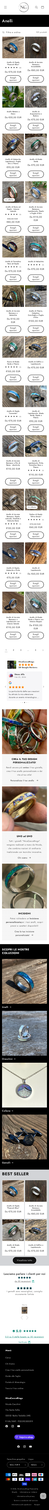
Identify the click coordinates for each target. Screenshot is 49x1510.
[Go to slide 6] (28, 702)
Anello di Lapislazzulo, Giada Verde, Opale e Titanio (36, 414)
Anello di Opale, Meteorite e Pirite (13, 569)
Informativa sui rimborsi (28, 1492)
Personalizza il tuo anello (22, 780)
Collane (6, 1110)
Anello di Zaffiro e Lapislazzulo (35, 363)
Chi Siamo (10, 1363)
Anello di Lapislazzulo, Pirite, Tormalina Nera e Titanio (36, 464)
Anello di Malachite (36, 262)
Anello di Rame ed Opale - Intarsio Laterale (13, 209)
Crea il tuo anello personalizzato (19, 1370)
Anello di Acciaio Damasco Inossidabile (36, 64)
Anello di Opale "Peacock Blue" (13, 63)
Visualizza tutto (24, 1260)
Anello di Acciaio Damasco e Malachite (13, 313)
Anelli (5, 1007)
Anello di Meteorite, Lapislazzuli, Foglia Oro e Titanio (13, 161)
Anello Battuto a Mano (13, 113)
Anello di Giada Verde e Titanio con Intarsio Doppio (36, 619)
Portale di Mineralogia (15, 1382)
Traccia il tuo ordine (14, 1388)
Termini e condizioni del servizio (26, 1500)
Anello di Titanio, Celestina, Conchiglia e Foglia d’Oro (36, 314)
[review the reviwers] (10, 683)
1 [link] (6, 650)
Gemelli (6, 1162)
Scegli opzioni (13, 79)
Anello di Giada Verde (36, 160)
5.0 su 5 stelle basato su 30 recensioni (24, 1336)
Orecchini (7, 1058)
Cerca (8, 1357)
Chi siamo (22, 857)
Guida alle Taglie (12, 1376)
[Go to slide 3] (22, 702)
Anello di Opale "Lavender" (13, 412)
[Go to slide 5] (26, 702)
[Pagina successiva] (43, 650)
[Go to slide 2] (20, 702)
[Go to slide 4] (24, 702)
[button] (5, 7)
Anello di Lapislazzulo (36, 569)
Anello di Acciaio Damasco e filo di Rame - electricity (13, 463)
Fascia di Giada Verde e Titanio (13, 363)
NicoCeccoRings (23, 1489)
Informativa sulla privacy (26, 1496)
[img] (24, 1278)
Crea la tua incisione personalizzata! (24, 933)
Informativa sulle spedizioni (22, 1504)
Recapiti (37, 1504)
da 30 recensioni (23, 1281)
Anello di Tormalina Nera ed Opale (13, 263)
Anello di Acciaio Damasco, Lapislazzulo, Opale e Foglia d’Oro (36, 210)
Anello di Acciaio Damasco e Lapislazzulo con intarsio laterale (13, 620)
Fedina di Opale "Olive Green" (36, 515)
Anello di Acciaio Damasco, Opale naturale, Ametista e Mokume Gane (13, 517)
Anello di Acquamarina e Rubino (36, 114)
